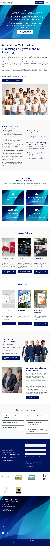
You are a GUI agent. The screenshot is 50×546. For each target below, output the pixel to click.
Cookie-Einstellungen (34, 541)
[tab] (13, 417)
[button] (39, 2)
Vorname (26, 443)
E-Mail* (26, 452)
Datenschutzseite (9, 460)
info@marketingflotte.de (7, 510)
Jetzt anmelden (30, 466)
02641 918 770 (6, 509)
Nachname (27, 447)
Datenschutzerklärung (28, 463)
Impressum (44, 541)
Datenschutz (38, 543)
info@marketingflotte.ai (28, 461)
